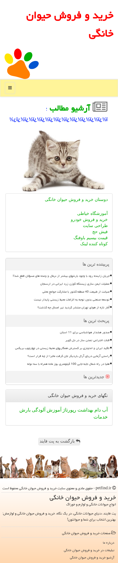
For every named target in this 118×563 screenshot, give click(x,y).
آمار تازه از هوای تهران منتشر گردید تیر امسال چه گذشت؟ (74, 307)
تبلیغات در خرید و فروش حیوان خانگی (89, 550)
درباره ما (108, 542)
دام (97, 409)
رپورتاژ (68, 409)
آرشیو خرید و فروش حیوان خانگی (92, 557)
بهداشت (84, 409)
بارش (25, 409)
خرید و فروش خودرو (89, 219)
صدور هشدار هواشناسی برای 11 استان (85, 332)
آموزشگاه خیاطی (92, 213)
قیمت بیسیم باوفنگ (91, 238)
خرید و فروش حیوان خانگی (69, 24)
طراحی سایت (95, 225)
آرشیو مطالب (71, 108)
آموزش (53, 409)
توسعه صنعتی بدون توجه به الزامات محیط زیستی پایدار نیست (72, 300)
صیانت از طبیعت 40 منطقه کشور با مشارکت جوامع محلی (76, 292)
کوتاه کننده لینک (94, 244)
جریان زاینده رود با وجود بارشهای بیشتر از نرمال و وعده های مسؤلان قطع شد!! (61, 276)
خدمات (100, 416)
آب (104, 409)
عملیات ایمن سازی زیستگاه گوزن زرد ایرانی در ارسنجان (75, 284)
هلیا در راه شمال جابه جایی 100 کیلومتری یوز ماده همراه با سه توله (68, 364)
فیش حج (100, 231)
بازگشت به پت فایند (58, 441)
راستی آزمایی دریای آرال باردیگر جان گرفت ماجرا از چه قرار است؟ (69, 356)
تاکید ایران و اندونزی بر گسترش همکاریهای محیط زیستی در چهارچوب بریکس (62, 348)
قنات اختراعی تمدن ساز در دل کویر (87, 340)
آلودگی (38, 409)
